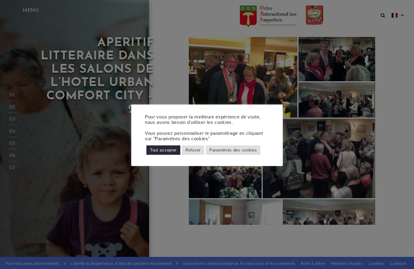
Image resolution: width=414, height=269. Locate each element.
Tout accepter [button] (163, 150)
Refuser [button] (193, 150)
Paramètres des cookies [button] (233, 150)
